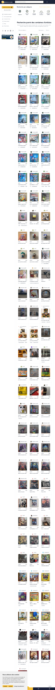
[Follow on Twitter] (8, 31)
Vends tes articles (6, 7)
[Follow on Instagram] (3, 31)
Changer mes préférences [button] (19, 686)
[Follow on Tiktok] (13, 31)
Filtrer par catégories (22, 30)
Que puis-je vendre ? (7, 10)
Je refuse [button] (10, 686)
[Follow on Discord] (10, 31)
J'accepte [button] (5, 686)
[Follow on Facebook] (5, 31)
